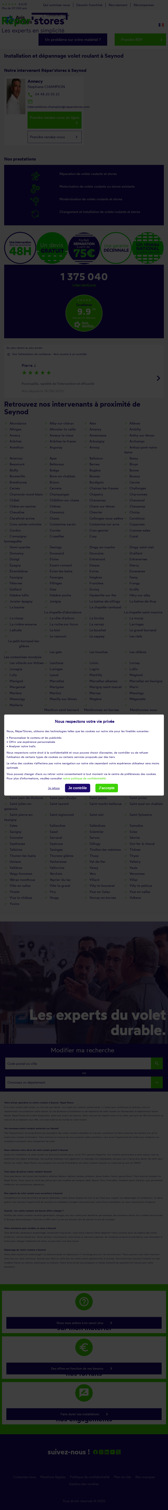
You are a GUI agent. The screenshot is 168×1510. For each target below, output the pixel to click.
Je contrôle (77, 788)
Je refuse (54, 788)
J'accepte (107, 788)
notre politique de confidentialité (84, 778)
